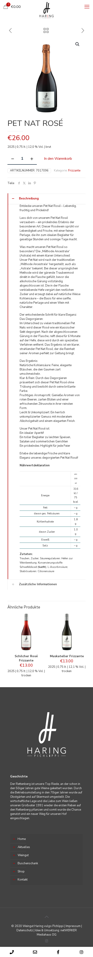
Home (22, 839)
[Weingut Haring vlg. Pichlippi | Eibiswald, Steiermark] (46, 10)
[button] (77, 44)
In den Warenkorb (58, 158)
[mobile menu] (87, 7)
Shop (21, 871)
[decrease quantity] (12, 159)
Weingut (23, 855)
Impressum (73, 926)
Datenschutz (24, 930)
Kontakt (23, 880)
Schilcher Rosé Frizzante (26, 658)
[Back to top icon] (46, 917)
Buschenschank (28, 863)
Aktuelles (24, 847)
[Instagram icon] (46, 941)
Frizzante (74, 171)
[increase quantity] (32, 159)
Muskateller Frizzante (67, 656)
